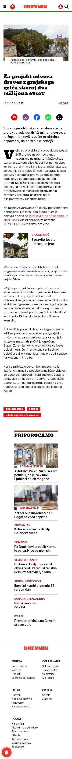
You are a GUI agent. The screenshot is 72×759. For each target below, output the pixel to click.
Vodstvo (16, 670)
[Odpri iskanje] (66, 7)
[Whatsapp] (48, 117)
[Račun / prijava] (61, 6)
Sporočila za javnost (23, 677)
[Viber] (26, 117)
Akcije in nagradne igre (25, 727)
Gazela (46, 694)
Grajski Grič (14, 409)
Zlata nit (47, 698)
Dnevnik (16, 694)
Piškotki (16, 735)
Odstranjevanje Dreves (22, 415)
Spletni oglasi (50, 666)
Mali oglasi (48, 677)
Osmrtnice (48, 673)
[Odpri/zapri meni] (7, 6)
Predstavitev (19, 666)
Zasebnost (18, 746)
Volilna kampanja (21, 742)
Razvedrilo (18, 702)
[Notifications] (7, 752)
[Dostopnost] (12, 6)
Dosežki (16, 673)
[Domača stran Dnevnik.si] (35, 6)
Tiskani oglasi (50, 670)
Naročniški (18, 723)
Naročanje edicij (21, 706)
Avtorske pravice (21, 739)
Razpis (33, 409)
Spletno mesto (20, 731)
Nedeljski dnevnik (22, 698)
